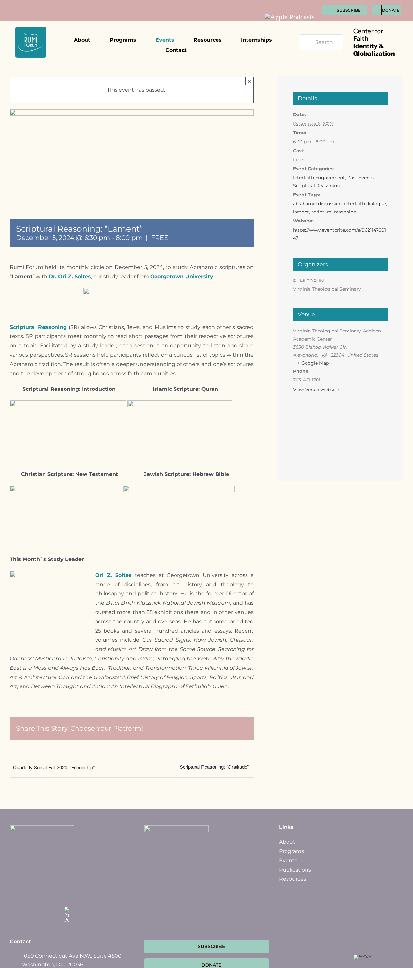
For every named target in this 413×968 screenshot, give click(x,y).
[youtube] (312, 3)
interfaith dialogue (365, 204)
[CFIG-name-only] (374, 23)
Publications (295, 870)
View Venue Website (316, 389)
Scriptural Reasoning (316, 186)
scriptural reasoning (334, 212)
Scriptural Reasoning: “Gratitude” (214, 766)
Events (288, 860)
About (287, 842)
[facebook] (276, 3)
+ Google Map (313, 363)
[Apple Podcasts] (290, 17)
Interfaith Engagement (319, 178)
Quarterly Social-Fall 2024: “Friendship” (54, 767)
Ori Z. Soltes (113, 575)
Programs (291, 851)
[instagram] (300, 3)
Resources (292, 879)
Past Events (360, 178)
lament (301, 212)
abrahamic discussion (317, 204)
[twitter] (288, 3)
